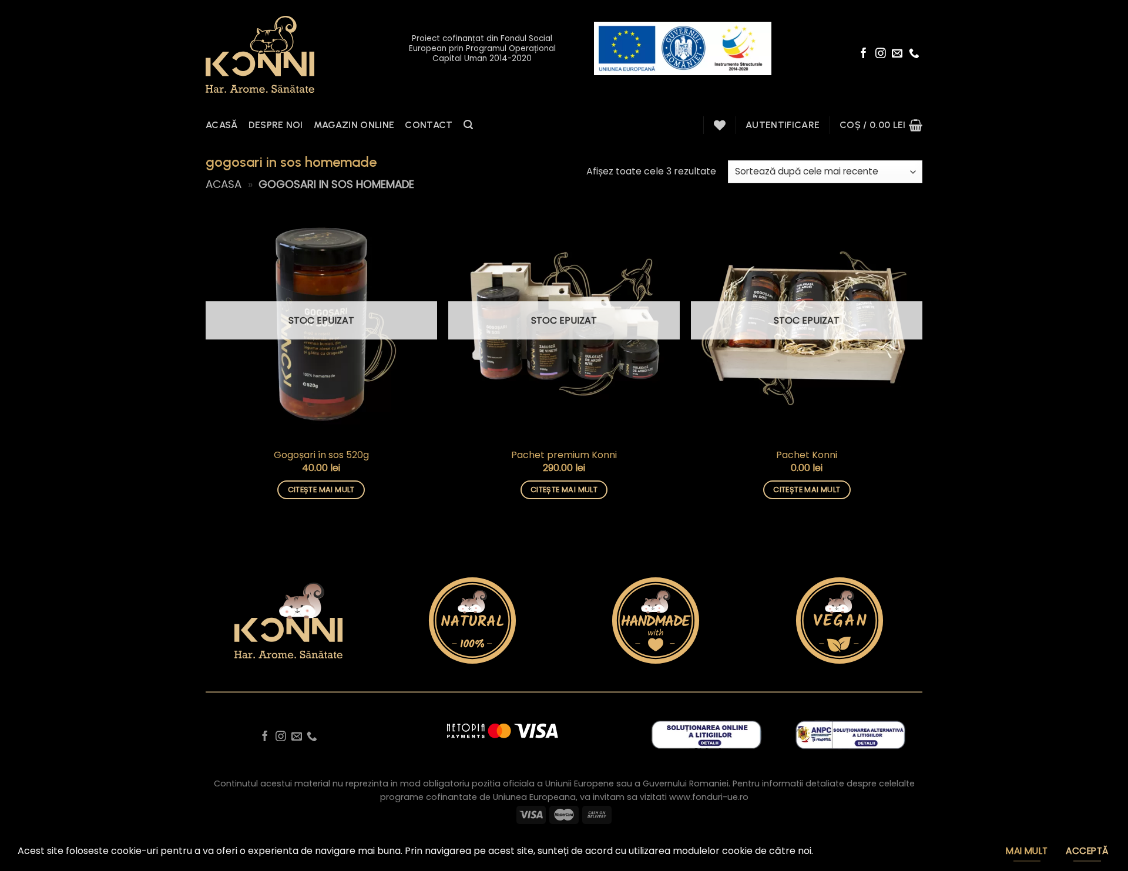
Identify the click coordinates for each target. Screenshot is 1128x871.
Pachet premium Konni (564, 455)
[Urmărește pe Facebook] (863, 54)
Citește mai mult (321, 490)
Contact (428, 124)
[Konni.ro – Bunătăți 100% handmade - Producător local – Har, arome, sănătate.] (260, 54)
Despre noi (276, 124)
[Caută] (468, 124)
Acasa (223, 184)
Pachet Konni (806, 455)
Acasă (222, 124)
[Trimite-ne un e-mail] (897, 54)
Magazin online (354, 124)
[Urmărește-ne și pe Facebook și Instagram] (880, 54)
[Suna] (914, 54)
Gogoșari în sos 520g (321, 455)
